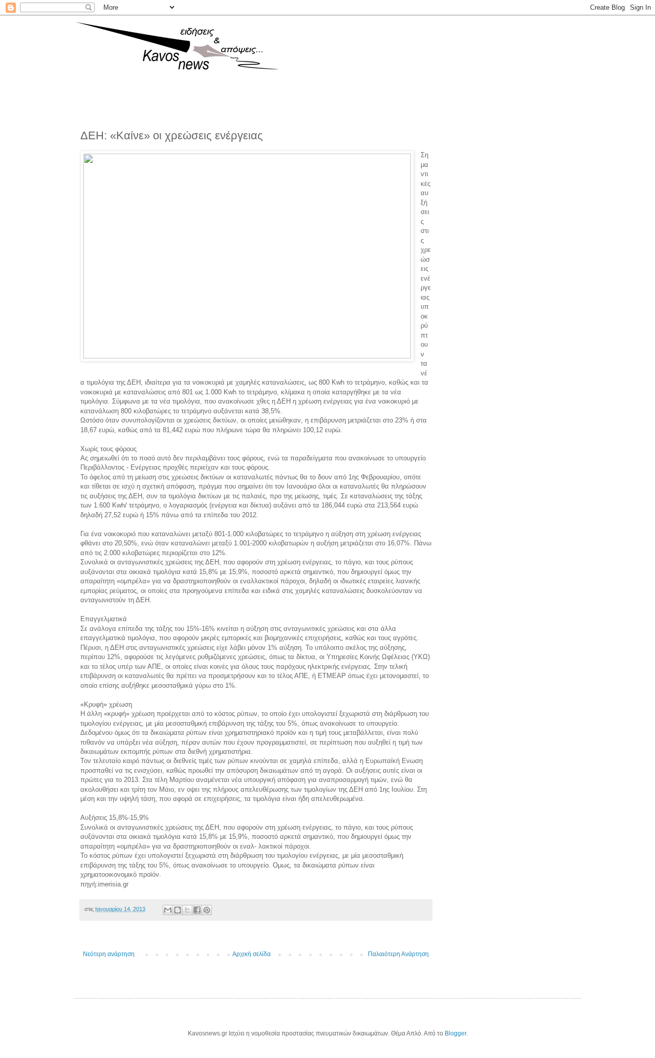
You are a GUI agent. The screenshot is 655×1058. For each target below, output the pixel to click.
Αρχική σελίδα (251, 954)
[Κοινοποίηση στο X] (187, 910)
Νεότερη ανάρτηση (109, 954)
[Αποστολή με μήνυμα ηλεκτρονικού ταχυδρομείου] (168, 910)
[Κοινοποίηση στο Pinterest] (207, 910)
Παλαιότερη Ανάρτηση (398, 954)
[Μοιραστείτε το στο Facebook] (197, 910)
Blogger (455, 1033)
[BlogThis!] (177, 910)
